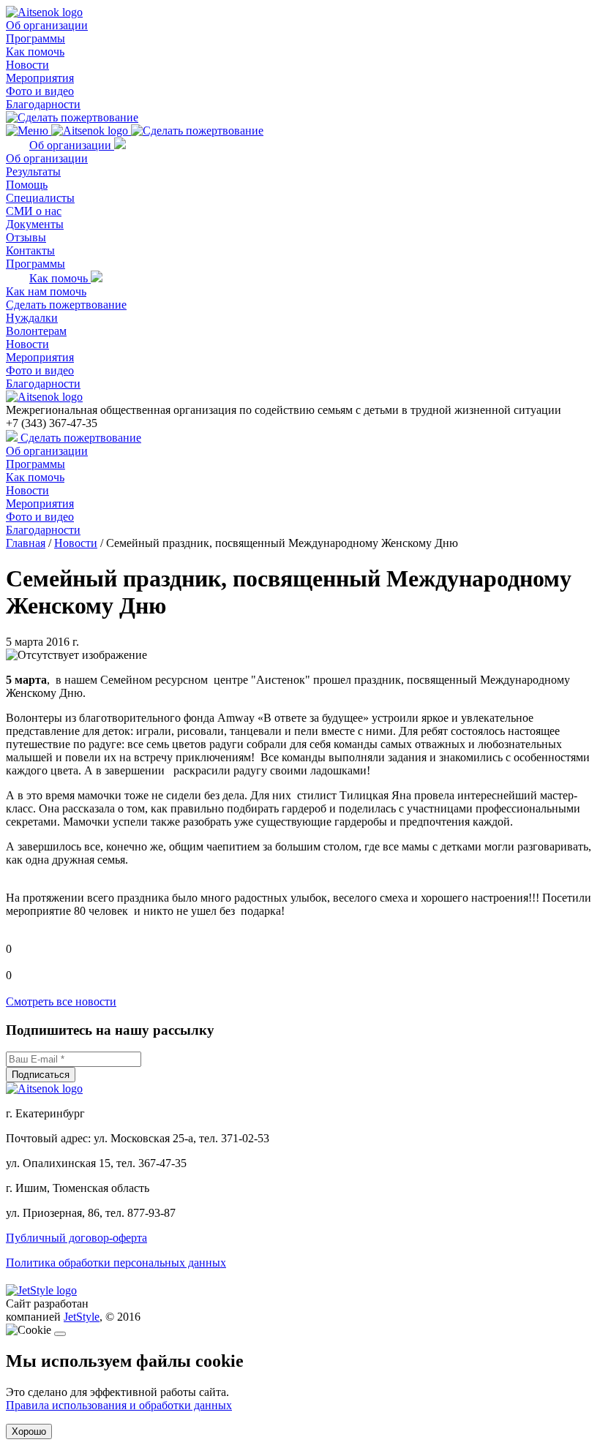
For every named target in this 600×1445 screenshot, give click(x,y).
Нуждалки (32, 318)
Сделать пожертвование (66, 304)
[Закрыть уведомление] (60, 1334)
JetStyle (82, 1316)
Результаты (33, 171)
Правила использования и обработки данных (119, 1405)
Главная (25, 543)
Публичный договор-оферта (76, 1237)
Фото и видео (40, 91)
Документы (35, 224)
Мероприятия (40, 78)
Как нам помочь (46, 291)
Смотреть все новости (61, 1001)
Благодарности (43, 104)
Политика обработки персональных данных (116, 1262)
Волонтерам (36, 331)
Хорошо (29, 1431)
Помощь (27, 184)
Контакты (30, 250)
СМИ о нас (33, 211)
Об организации (47, 25)
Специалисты (40, 198)
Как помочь (35, 51)
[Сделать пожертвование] (72, 117)
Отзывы (26, 237)
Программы (35, 38)
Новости (27, 65)
